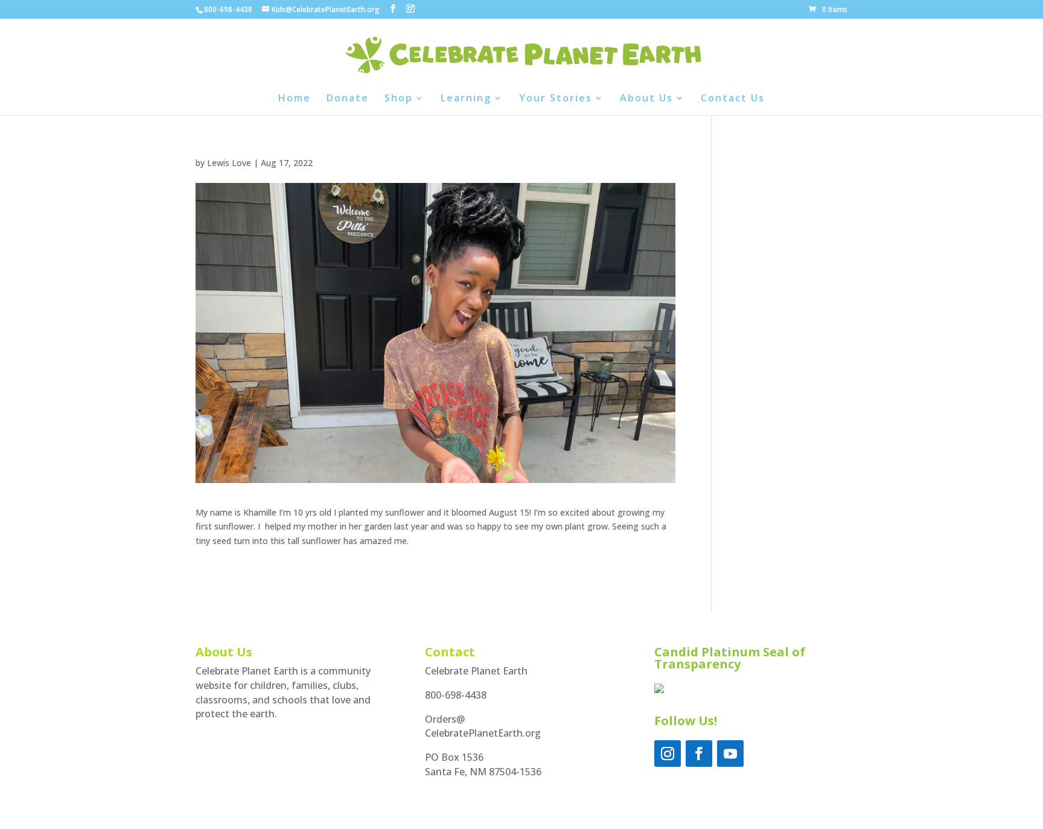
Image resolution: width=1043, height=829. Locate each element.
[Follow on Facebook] (699, 753)
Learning (466, 99)
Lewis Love (229, 162)
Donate (348, 99)
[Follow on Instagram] (667, 753)
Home (294, 99)
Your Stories (555, 99)
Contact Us (733, 99)
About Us (646, 99)
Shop (398, 99)
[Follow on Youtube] (730, 753)
